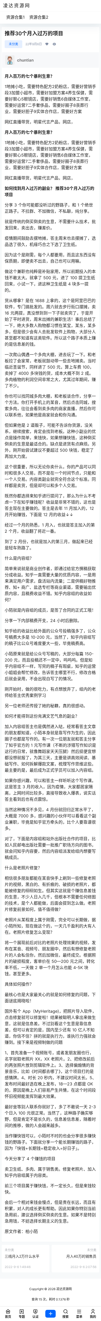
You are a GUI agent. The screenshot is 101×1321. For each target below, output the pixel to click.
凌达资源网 (63, 1289)
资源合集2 (38, 17)
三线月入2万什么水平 (22, 1256)
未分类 (13, 44)
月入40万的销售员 (81, 1256)
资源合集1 (15, 17)
